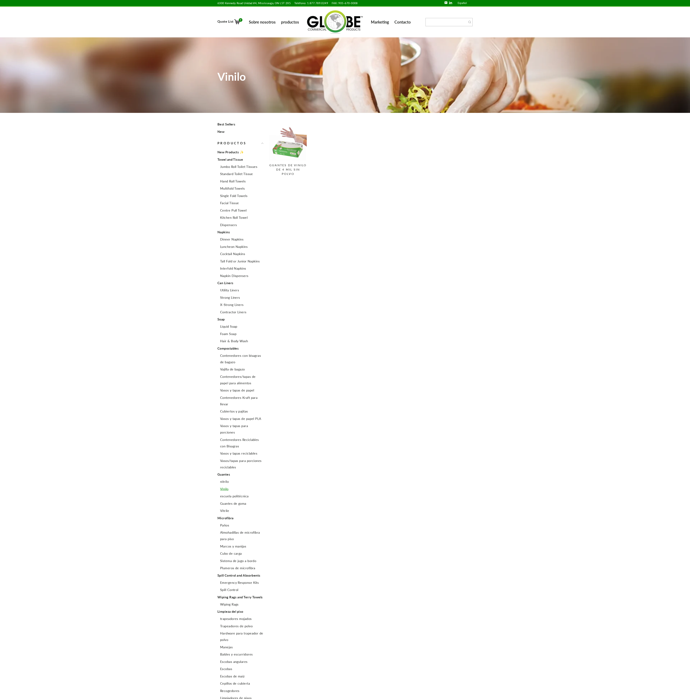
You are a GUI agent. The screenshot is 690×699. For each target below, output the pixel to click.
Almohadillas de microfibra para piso (240, 535)
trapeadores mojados (236, 619)
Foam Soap (228, 334)
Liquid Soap (228, 326)
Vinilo (224, 489)
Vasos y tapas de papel (237, 390)
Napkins (223, 232)
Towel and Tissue (230, 159)
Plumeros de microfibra (237, 568)
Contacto (402, 22)
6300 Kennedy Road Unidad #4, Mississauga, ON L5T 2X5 (254, 3)
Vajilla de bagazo (232, 369)
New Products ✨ (230, 152)
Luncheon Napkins (234, 247)
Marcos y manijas (233, 546)
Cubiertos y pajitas (234, 411)
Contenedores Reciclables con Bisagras (239, 443)
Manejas (226, 647)
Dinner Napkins (231, 239)
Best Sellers (226, 124)
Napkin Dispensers (234, 276)
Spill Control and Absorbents (238, 575)
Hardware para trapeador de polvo (241, 636)
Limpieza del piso (230, 611)
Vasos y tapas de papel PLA (240, 419)
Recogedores (230, 691)
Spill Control (229, 590)
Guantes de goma (233, 503)
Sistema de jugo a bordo (238, 561)
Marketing (380, 22)
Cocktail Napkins (232, 254)
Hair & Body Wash (234, 341)
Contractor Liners (233, 312)
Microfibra (225, 518)
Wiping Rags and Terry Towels (240, 597)
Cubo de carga (231, 553)
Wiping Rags (229, 604)
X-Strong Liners (232, 305)
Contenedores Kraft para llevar (238, 401)
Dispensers (228, 225)
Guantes (223, 474)
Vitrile (224, 511)
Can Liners (225, 283)
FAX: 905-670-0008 (345, 3)
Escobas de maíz (232, 676)
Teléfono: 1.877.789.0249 (311, 3)
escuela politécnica (234, 496)
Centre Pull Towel (233, 210)
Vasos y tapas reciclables (238, 453)
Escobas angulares (234, 662)
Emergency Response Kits (239, 583)
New (220, 132)
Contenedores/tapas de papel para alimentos (238, 380)
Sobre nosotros (262, 22)
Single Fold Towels (233, 196)
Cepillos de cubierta (235, 683)
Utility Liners (229, 290)
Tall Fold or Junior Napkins (240, 261)
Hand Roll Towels (233, 181)
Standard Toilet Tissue (236, 174)
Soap (221, 319)
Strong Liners (230, 297)
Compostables (228, 348)
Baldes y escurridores (236, 654)
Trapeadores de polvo (236, 626)
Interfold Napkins (233, 268)
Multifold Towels (232, 188)
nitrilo (224, 481)
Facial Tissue (229, 203)
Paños (224, 525)
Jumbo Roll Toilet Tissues (238, 167)
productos (290, 22)
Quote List (229, 21)
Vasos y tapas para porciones (234, 429)
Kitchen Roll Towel (234, 217)
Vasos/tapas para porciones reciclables (241, 464)
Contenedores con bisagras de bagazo (240, 359)
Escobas (226, 669)
